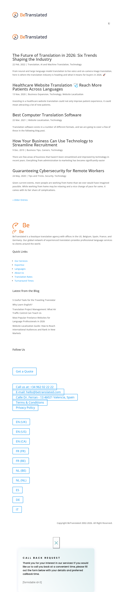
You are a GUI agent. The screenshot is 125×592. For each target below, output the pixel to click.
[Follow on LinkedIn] (21, 359)
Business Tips (34, 150)
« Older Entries (20, 199)
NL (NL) (21, 480)
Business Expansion (38, 94)
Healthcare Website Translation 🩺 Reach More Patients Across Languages (57, 87)
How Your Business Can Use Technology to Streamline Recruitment (52, 143)
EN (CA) (21, 441)
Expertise (19, 264)
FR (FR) (20, 451)
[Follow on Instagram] (33, 359)
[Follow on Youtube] (39, 359)
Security (49, 175)
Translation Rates (23, 276)
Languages (20, 268)
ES (17, 490)
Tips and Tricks (36, 175)
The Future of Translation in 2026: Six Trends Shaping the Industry (54, 57)
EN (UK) (21, 422)
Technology (76, 64)
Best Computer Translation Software (46, 115)
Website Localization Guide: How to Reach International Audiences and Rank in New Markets (33, 329)
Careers (46, 150)
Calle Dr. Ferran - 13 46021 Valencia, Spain (45, 397)
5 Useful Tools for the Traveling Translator (33, 300)
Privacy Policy (25, 408)
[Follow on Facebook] (14, 359)
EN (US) (21, 432)
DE (18, 500)
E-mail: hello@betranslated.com (38, 392)
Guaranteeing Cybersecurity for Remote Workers (58, 170)
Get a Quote (24, 371)
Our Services (21, 260)
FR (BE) (21, 461)
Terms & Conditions (30, 402)
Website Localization (72, 94)
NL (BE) (21, 470)
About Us (19, 272)
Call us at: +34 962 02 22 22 (35, 387)
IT (17, 509)
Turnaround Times (24, 280)
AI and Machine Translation (55, 64)
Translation (33, 64)
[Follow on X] (27, 359)
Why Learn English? (22, 304)
